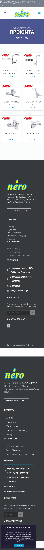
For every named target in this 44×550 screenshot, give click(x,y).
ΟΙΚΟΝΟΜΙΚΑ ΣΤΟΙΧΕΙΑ (19, 211)
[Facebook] (2, 5)
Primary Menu (39, 13)
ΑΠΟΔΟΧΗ (19, 545)
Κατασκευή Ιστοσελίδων (16, 345)
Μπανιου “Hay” (11, 133)
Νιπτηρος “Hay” (33, 133)
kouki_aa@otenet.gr (34, 3)
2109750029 (7, 3)
